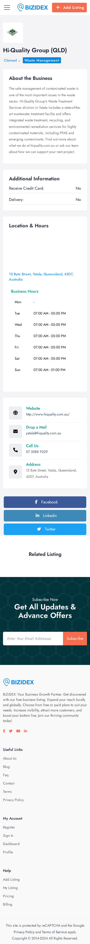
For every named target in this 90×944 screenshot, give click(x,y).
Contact (8, 783)
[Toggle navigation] (7, 7)
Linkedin (49, 515)
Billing (7, 904)
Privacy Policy (13, 799)
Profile (8, 852)
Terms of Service (54, 931)
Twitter (50, 529)
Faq (5, 774)
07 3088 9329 (37, 451)
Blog (6, 766)
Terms (7, 791)
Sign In (8, 835)
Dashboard (11, 843)
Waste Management (41, 60)
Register (9, 827)
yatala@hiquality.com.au (43, 433)
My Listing (10, 887)
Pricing (8, 896)
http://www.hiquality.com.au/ (48, 414)
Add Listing (73, 7)
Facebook (49, 502)
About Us (9, 758)
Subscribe (75, 638)
